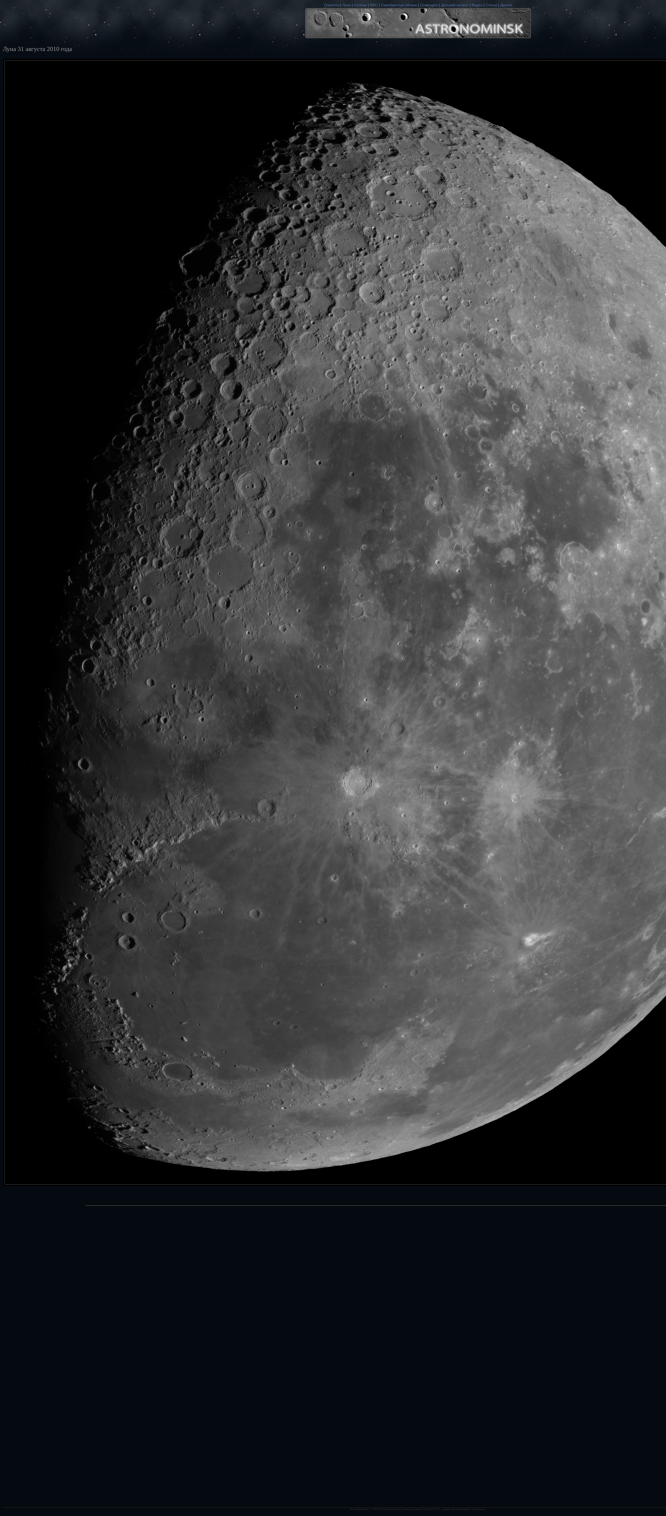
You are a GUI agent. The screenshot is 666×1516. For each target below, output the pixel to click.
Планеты (331, 5)
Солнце (360, 5)
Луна (346, 5)
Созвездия (429, 5)
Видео (477, 5)
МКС (374, 5)
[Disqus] (418, 1423)
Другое (506, 5)
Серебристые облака (399, 5)
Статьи (491, 5)
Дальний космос (455, 5)
